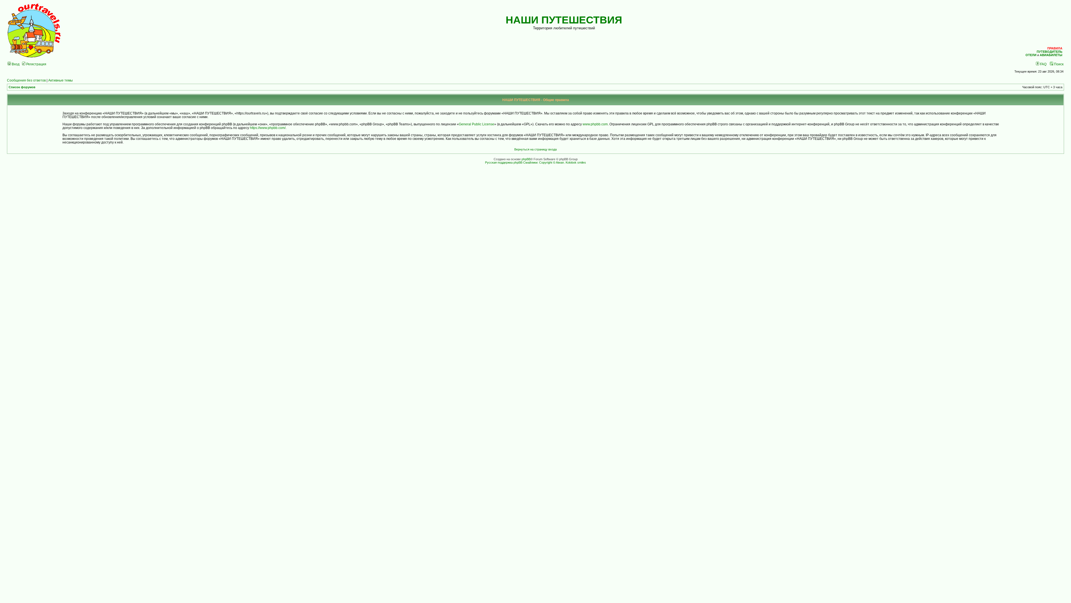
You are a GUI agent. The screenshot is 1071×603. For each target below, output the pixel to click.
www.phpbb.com (595, 124)
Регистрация (35, 64)
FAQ (1042, 64)
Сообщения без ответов (26, 80)
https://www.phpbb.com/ (268, 128)
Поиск (1058, 64)
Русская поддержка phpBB (503, 162)
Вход (15, 64)
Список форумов (22, 87)
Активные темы (60, 80)
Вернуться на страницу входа (535, 149)
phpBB (526, 159)
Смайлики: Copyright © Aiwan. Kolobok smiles (554, 162)
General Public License (476, 124)
